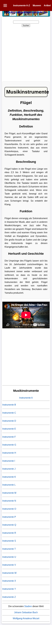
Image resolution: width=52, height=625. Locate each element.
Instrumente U (9, 557)
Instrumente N (9, 501)
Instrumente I (8, 461)
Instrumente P (9, 517)
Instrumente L (9, 485)
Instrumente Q (9, 525)
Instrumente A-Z (21, 5)
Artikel (47, 5)
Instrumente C (9, 413)
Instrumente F (9, 437)
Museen (37, 5)
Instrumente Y (9, 589)
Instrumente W (9, 573)
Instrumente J (9, 469)
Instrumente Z (9, 597)
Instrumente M (9, 493)
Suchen (26, 25)
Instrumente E (9, 429)
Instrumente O (9, 509)
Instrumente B (9, 405)
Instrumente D (9, 421)
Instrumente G (9, 445)
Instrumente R (9, 533)
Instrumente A (26, 398)
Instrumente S (9, 541)
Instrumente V (9, 565)
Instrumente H (9, 453)
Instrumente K (9, 477)
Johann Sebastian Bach (26, 612)
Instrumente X (9, 581)
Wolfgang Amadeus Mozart (26, 618)
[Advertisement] (26, 53)
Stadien (28, 606)
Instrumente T (9, 549)
